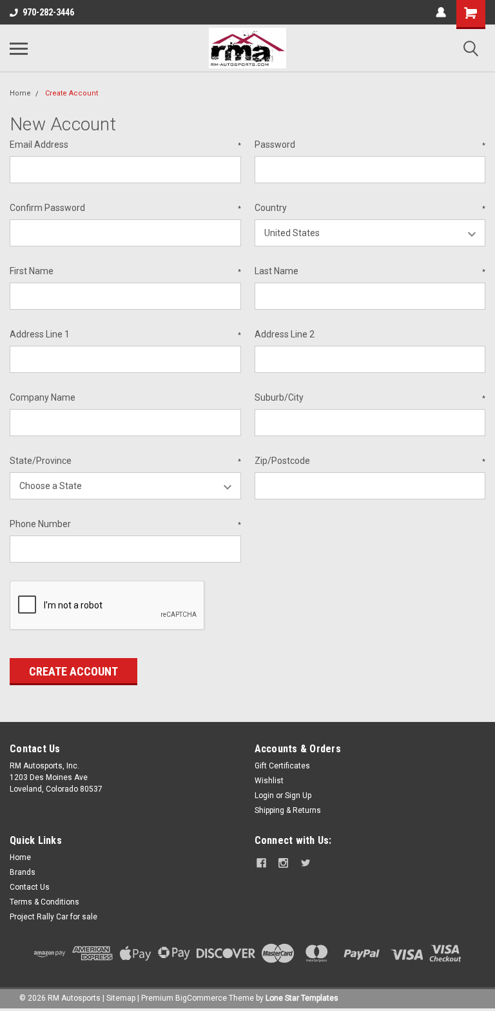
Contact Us (30, 887)
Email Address (125, 144)
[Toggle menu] (19, 48)
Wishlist (269, 780)
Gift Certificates (282, 765)
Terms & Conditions (44, 901)
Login (264, 795)
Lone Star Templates (302, 998)
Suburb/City (370, 397)
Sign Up (298, 795)
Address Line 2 (285, 334)
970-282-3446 (48, 12)
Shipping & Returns (288, 810)
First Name (125, 271)
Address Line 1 (125, 334)
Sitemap (120, 998)
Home (20, 93)
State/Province (125, 460)
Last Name (370, 271)
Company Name (42, 397)
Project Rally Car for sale (53, 916)
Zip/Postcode (370, 460)
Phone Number (125, 524)
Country (370, 208)
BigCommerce (201, 998)
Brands (22, 872)
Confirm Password (125, 208)
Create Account (71, 93)
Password (370, 144)
